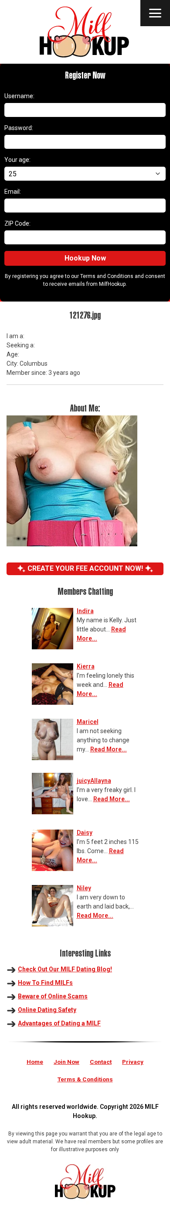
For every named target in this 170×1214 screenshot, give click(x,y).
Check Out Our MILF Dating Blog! (65, 969)
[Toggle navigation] (155, 13)
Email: (12, 191)
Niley (84, 888)
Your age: (17, 159)
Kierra (86, 666)
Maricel (88, 721)
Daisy (84, 832)
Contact (101, 1061)
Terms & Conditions (85, 1079)
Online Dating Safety (47, 1009)
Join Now (66, 1061)
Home (35, 1061)
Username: (19, 96)
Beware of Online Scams (53, 996)
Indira (85, 610)
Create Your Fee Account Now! (85, 568)
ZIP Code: (17, 223)
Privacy (132, 1061)
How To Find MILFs (45, 982)
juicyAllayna (94, 780)
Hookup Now (85, 258)
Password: (18, 127)
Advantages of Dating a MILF (59, 1023)
